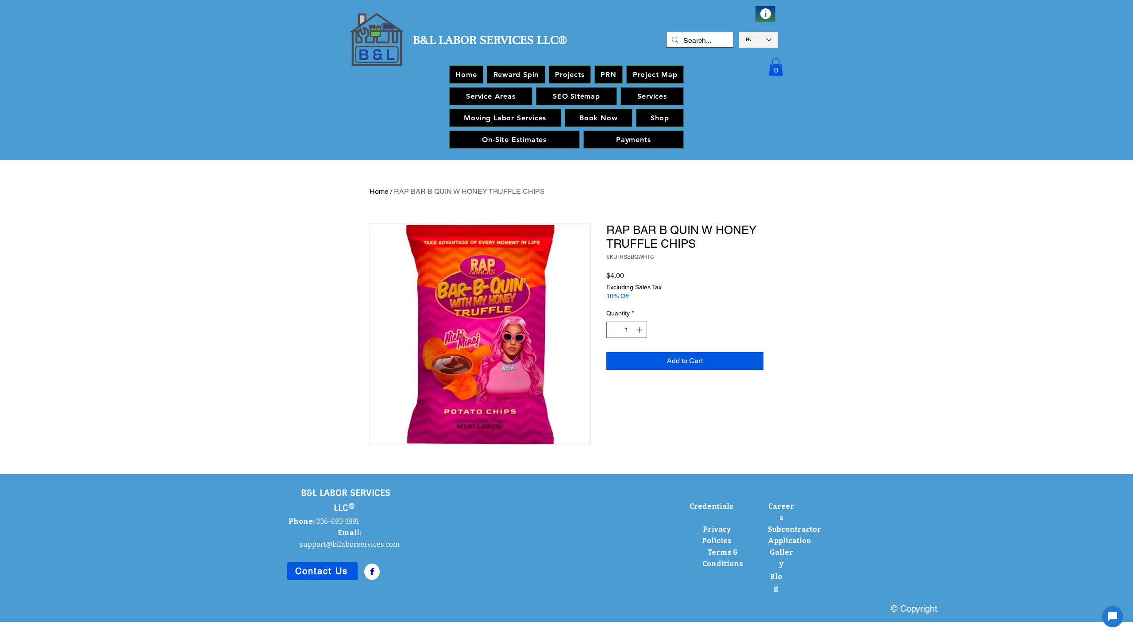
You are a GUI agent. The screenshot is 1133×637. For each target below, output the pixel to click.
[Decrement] (613, 330)
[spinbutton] (627, 330)
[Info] (765, 14)
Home (379, 191)
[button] (775, 67)
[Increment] (640, 330)
